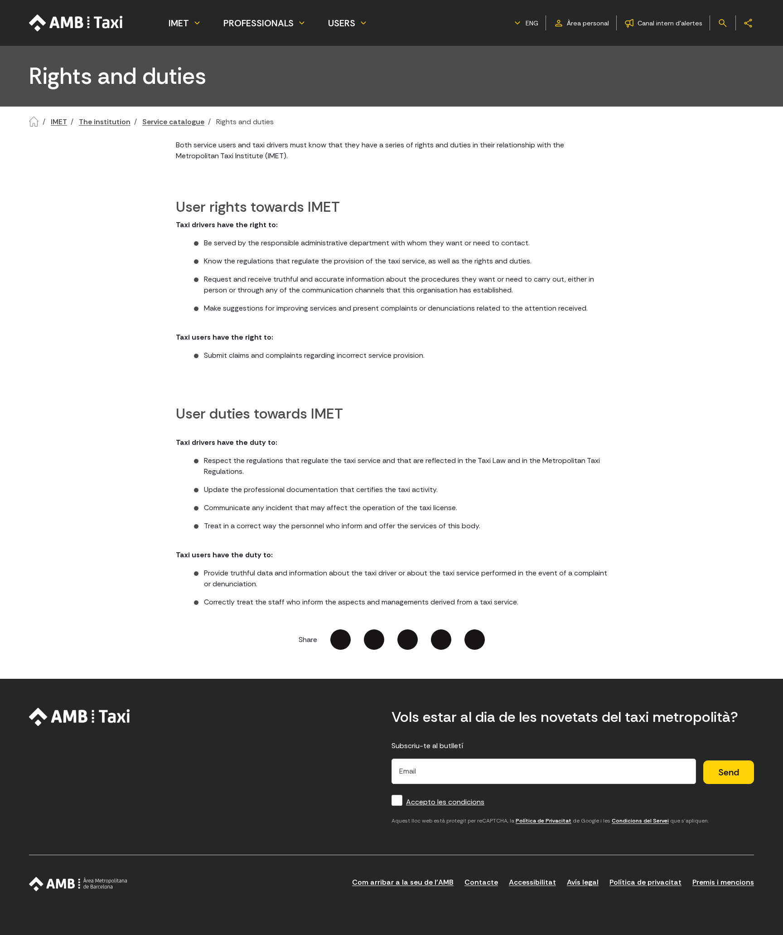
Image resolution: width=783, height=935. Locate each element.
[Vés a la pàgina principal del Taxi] (79, 717)
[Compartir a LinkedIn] (407, 639)
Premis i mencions (723, 882)
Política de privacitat (645, 882)
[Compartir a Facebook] (340, 639)
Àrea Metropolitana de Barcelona (78, 884)
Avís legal (583, 882)
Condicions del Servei (640, 820)
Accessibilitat (532, 882)
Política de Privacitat (543, 820)
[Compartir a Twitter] (374, 639)
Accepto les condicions (445, 802)
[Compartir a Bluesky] (441, 639)
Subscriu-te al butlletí (428, 745)
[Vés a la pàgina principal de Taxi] (76, 23)
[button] (525, 23)
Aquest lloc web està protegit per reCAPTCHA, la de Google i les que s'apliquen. (550, 820)
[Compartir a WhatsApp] (474, 639)
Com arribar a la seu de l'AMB (403, 882)
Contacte (481, 882)
